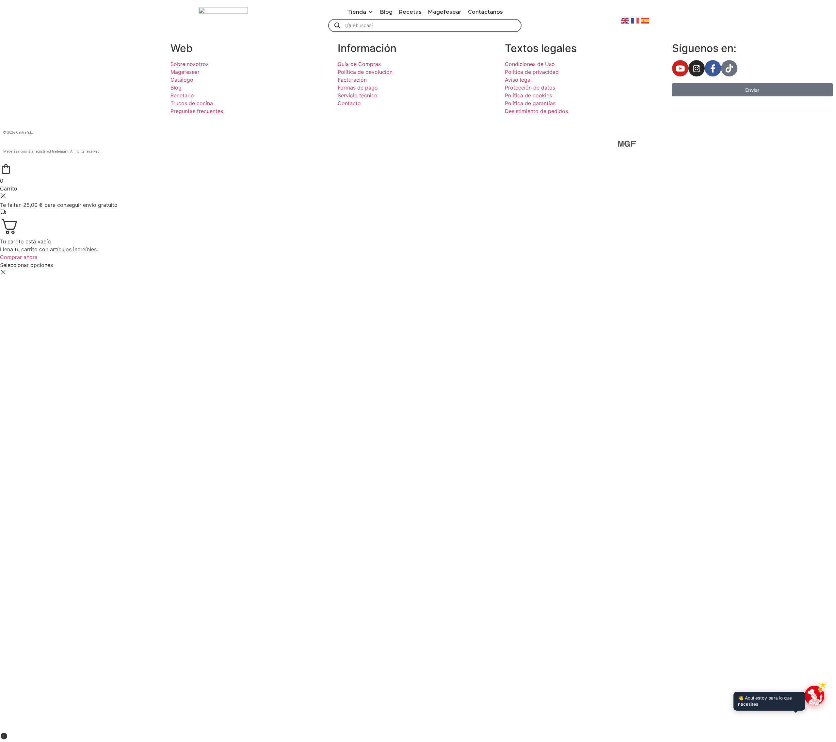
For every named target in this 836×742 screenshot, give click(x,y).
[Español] (645, 20)
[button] (360, 12)
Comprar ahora (19, 257)
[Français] (635, 20)
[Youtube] (680, 68)
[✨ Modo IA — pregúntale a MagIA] (814, 695)
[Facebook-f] (713, 68)
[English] (625, 20)
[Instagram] (696, 68)
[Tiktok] (729, 68)
